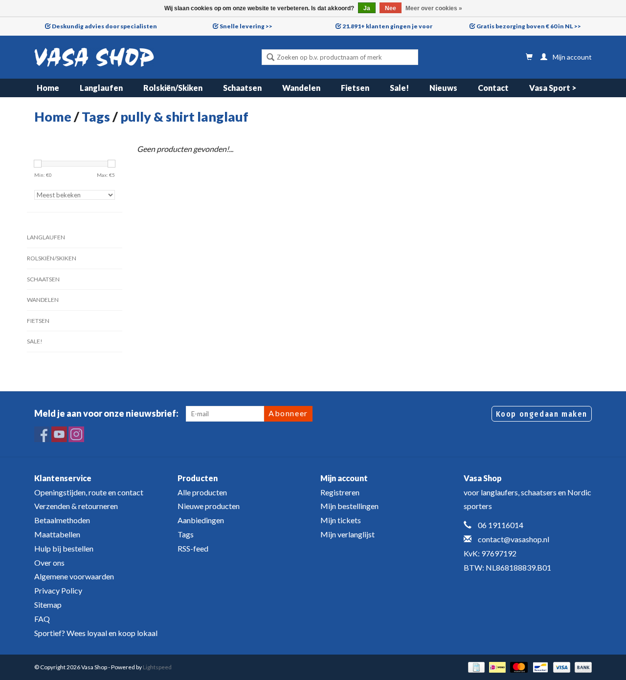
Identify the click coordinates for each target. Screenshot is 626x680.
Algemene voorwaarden (74, 576)
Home (48, 87)
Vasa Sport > (553, 87)
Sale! (399, 87)
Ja (366, 8)
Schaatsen (242, 87)
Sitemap (48, 604)
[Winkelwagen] (529, 57)
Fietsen (355, 87)
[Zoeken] (270, 58)
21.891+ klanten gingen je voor (387, 26)
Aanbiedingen (201, 520)
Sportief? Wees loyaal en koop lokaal (95, 633)
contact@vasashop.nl (513, 539)
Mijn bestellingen (349, 505)
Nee (390, 8)
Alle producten (202, 492)
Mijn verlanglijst (347, 534)
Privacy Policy (58, 590)
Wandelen (301, 87)
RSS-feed (193, 548)
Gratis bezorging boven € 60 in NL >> (528, 26)
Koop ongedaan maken (541, 414)
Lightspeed (157, 667)
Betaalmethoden (62, 520)
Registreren (339, 492)
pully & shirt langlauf (184, 116)
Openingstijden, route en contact (88, 492)
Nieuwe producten (209, 505)
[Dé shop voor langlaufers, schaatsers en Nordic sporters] (94, 57)
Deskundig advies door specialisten (104, 26)
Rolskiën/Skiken (172, 87)
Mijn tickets (340, 520)
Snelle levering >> (246, 26)
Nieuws (443, 87)
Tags (96, 116)
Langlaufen (101, 87)
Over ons (49, 562)
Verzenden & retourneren (76, 505)
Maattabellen (57, 534)
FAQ (42, 618)
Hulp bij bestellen (63, 548)
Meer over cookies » (433, 8)
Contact (493, 87)
